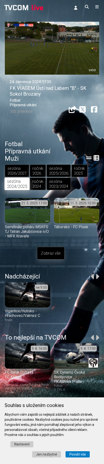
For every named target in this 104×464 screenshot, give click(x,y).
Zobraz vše (51, 253)
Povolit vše (77, 454)
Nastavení (22, 444)
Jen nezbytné (46, 454)
